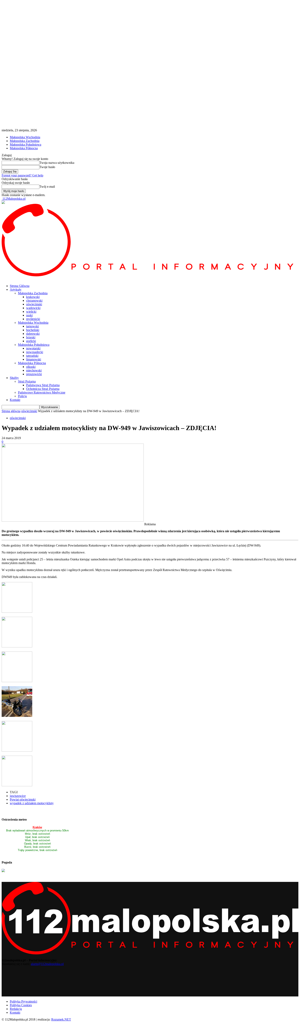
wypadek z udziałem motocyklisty (32, 803)
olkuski (31, 366)
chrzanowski (34, 300)
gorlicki (31, 341)
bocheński (32, 330)
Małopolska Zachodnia (24, 141)
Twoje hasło (47, 167)
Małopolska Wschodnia (25, 137)
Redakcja (16, 1009)
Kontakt (15, 400)
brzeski (30, 337)
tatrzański (32, 355)
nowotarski (33, 348)
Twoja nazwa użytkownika (56, 162)
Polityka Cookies (21, 1005)
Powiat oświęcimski (23, 799)
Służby (14, 377)
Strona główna (11, 411)
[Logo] (150, 275)
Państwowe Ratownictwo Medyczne (41, 392)
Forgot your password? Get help (22, 175)
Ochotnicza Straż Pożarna (42, 388)
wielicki (31, 311)
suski (29, 315)
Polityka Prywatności (23, 1001)
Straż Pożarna (27, 381)
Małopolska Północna (24, 148)
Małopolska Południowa (25, 144)
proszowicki (34, 374)
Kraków (37, 827)
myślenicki (33, 319)
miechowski (34, 370)
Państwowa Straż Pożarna (43, 385)
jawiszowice (18, 796)
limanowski (33, 359)
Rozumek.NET (61, 1019)
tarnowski (32, 326)
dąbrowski (33, 333)
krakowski (33, 297)
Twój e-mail (47, 186)
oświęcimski (34, 304)
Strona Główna (19, 286)
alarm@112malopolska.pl (47, 964)
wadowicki (33, 308)
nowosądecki (34, 352)
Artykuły (15, 289)
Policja (22, 396)
